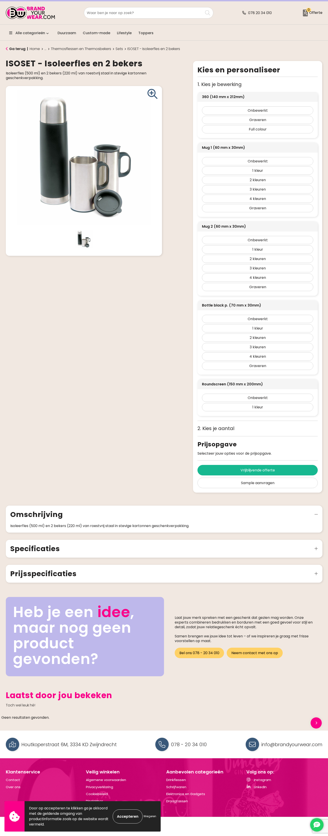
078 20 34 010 (260, 13)
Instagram (262, 779)
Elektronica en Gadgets (185, 794)
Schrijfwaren (176, 787)
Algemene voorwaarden (106, 779)
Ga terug (17, 48)
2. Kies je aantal (216, 428)
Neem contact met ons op (254, 652)
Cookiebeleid (97, 794)
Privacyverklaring (99, 787)
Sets (119, 48)
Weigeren (149, 816)
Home (35, 48)
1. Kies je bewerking (219, 84)
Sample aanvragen (257, 482)
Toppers (146, 33)
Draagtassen (177, 801)
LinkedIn (260, 787)
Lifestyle (124, 33)
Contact (13, 779)
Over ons (13, 787)
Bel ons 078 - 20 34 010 (199, 652)
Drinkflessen (176, 779)
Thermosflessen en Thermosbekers (81, 48)
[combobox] (144, 12)
